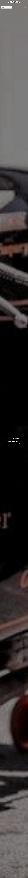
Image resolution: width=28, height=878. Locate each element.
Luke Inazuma (10, 443)
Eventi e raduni (14, 438)
